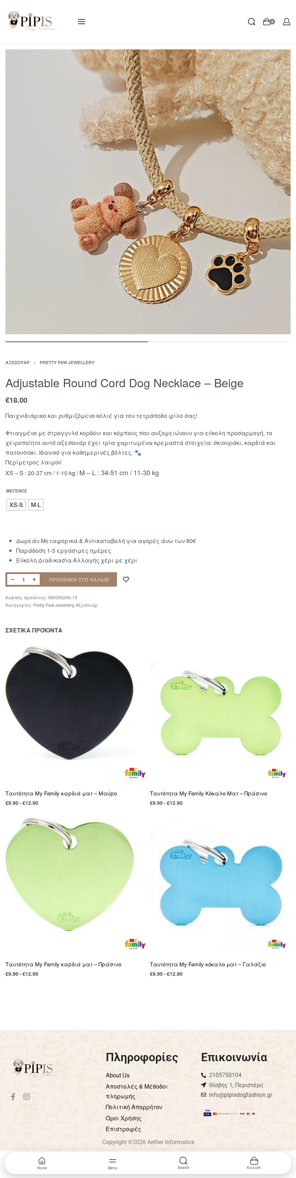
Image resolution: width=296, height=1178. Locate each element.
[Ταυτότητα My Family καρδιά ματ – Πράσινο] (75, 883)
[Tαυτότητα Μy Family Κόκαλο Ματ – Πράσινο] (220, 712)
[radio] (16, 504)
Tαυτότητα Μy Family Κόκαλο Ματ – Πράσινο (208, 793)
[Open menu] (82, 22)
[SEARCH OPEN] (252, 22)
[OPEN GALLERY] (148, 191)
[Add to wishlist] (126, 579)
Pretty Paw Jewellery (67, 362)
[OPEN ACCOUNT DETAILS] (287, 22)
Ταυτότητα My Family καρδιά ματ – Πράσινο (63, 964)
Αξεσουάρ (17, 362)
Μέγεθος (16, 491)
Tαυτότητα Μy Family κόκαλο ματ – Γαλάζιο (208, 964)
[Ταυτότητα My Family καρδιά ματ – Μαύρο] (75, 712)
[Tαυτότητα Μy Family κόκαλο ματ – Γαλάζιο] (220, 883)
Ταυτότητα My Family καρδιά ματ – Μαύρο (61, 793)
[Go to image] (76, 341)
